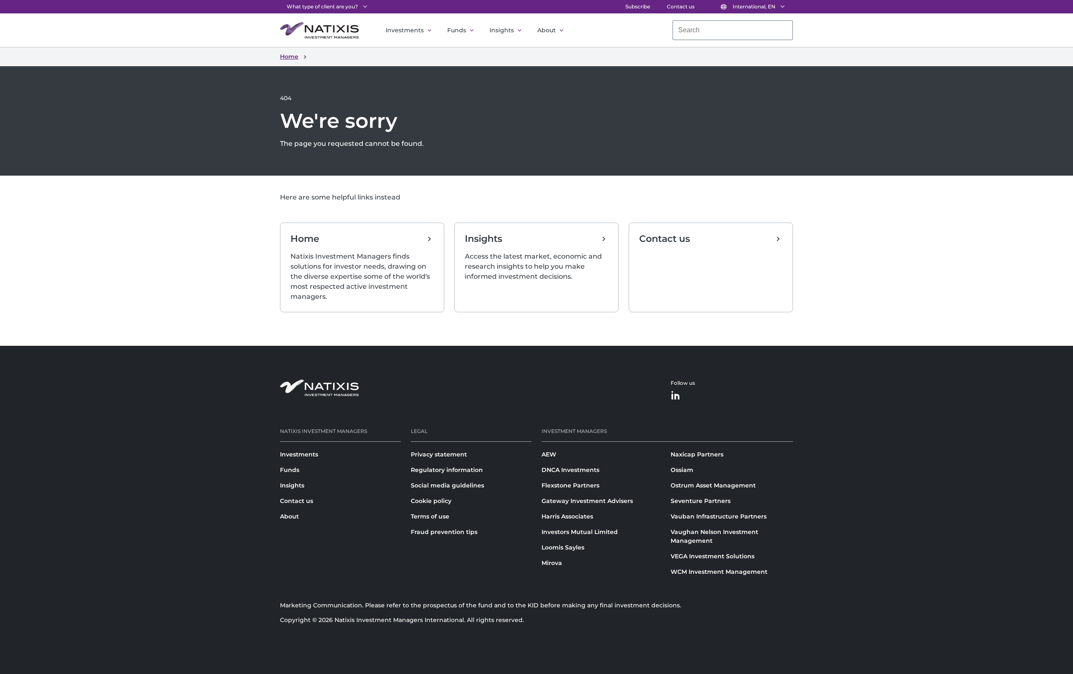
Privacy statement (439, 454)
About (546, 30)
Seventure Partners (701, 501)
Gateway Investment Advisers (587, 501)
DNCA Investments (570, 470)
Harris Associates (567, 516)
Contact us (681, 6)
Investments (405, 30)
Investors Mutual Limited (580, 532)
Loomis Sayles (563, 547)
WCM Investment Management (719, 571)
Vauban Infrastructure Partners (719, 516)
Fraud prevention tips (444, 532)
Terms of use (430, 516)
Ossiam (682, 470)
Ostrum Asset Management (713, 485)
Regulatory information (447, 470)
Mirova (552, 563)
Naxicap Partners (697, 454)
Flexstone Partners (570, 485)
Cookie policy (431, 501)
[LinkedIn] (676, 396)
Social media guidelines (447, 485)
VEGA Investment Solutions (712, 556)
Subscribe (637, 6)
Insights (502, 30)
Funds (456, 30)
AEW (549, 454)
